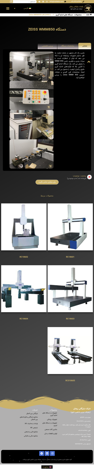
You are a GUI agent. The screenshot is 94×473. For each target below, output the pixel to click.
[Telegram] (39, 1)
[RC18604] (24, 288)
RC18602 (24, 257)
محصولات (78, 15)
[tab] (84, 46)
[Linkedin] (43, 1)
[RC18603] (70, 288)
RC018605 (70, 380)
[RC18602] (24, 227)
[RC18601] (70, 227)
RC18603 (70, 319)
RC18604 (24, 319)
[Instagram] (46, 1)
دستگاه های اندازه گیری (64, 15)
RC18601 (70, 257)
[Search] (11, 1)
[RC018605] (70, 350)
